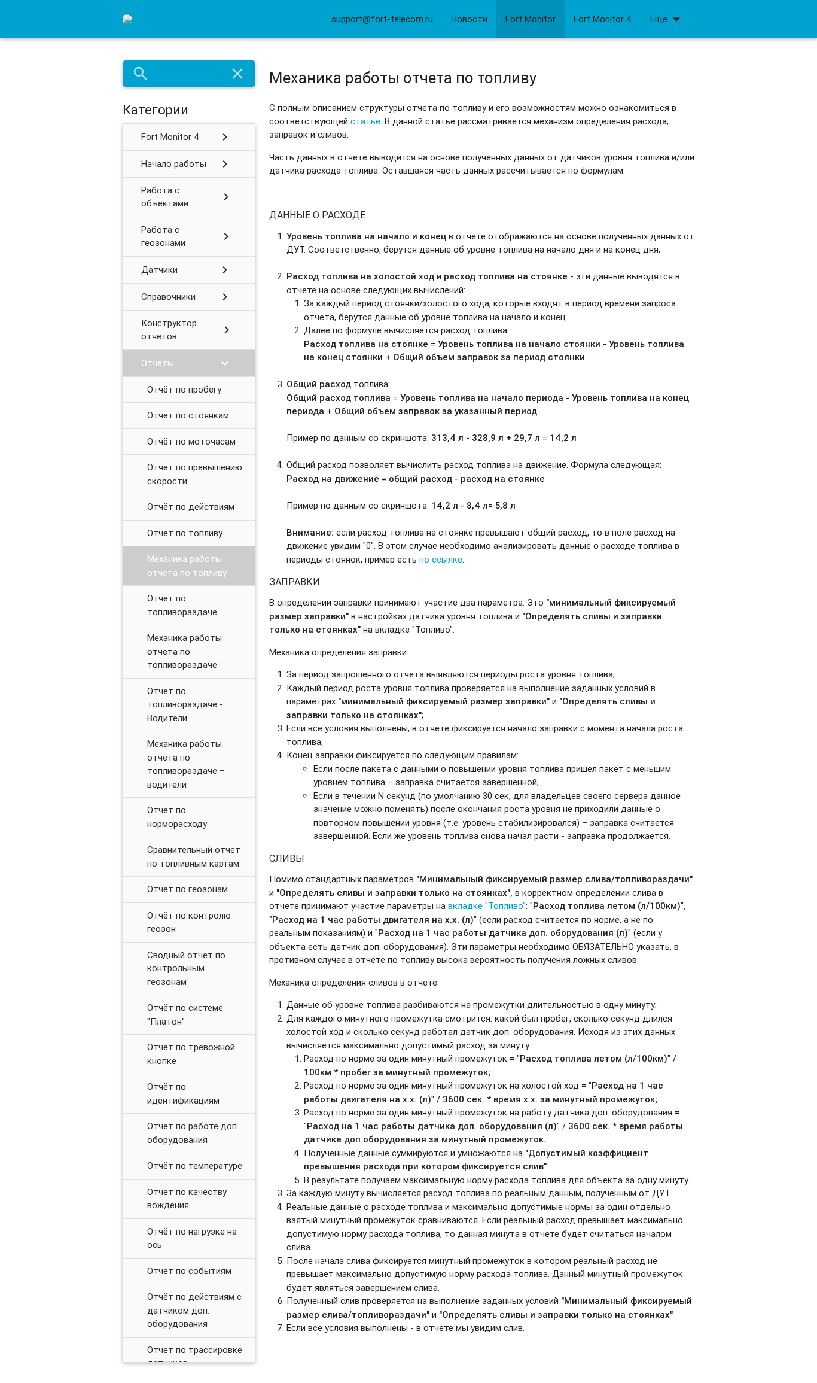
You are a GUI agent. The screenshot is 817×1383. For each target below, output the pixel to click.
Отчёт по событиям (189, 1270)
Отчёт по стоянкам (188, 415)
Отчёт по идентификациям (183, 1093)
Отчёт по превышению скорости (194, 474)
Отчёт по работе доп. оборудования (193, 1132)
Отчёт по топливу (184, 533)
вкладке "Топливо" (487, 905)
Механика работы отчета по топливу (187, 565)
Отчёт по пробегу (184, 389)
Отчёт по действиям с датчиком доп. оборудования (194, 1310)
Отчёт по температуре (194, 1165)
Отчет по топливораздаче (182, 605)
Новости (469, 19)
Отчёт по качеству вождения (187, 1198)
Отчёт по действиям (190, 506)
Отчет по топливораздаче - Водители (185, 704)
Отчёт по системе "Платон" (185, 1014)
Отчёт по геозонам (187, 889)
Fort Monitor (530, 19)
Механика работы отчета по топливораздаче (184, 651)
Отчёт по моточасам (191, 441)
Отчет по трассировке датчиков (194, 1356)
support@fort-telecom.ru (382, 19)
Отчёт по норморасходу (177, 816)
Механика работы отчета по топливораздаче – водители (186, 764)
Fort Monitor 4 (603, 19)
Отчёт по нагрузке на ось (192, 1238)
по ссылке (440, 559)
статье (365, 121)
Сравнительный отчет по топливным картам (193, 856)
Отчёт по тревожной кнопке (191, 1053)
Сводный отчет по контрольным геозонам (186, 968)
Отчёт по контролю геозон (189, 922)
